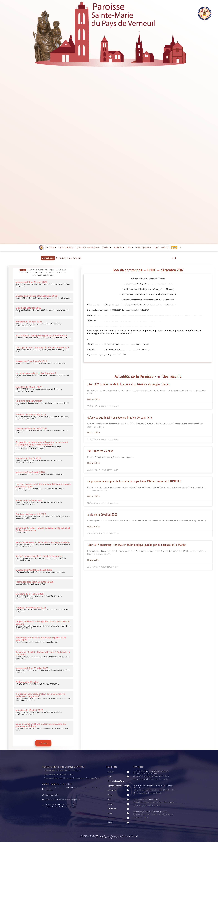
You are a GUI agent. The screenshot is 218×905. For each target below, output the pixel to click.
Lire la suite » (93, 399)
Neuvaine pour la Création (29, 401)
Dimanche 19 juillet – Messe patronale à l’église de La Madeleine (43, 653)
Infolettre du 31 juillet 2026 (29, 500)
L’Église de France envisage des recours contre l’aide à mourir (43, 622)
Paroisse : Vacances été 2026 (70, 258)
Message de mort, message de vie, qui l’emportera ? (42, 347)
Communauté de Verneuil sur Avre (59, 774)
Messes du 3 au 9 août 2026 (30, 472)
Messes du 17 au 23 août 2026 (31, 361)
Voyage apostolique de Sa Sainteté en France (39, 556)
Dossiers (105, 247)
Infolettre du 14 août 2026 (29, 387)
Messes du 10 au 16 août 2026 (31, 428)
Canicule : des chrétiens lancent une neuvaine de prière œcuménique (41, 725)
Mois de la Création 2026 (28, 308)
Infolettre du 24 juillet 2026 (29, 594)
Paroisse (50, 247)
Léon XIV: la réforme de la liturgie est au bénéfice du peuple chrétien (128, 384)
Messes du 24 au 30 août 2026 (31, 282)
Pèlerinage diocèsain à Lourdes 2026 (35, 582)
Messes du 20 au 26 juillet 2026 (32, 668)
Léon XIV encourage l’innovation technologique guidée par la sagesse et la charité (136, 545)
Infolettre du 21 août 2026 (29, 321)
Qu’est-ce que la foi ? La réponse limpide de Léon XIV (119, 417)
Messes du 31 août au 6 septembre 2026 (36, 296)
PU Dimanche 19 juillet (27, 682)
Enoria (156, 247)
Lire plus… (20, 286)
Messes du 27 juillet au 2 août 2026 (34, 570)
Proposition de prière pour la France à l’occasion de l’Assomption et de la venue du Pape (42, 443)
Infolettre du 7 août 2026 (28, 458)
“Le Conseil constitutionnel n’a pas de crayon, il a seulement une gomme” (40, 695)
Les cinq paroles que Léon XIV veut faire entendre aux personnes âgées (43, 485)
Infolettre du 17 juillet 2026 (29, 710)
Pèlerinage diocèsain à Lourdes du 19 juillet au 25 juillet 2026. (41, 638)
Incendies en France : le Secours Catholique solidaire (42, 542)
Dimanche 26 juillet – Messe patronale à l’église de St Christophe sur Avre (43, 529)
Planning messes (143, 247)
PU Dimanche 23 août (100, 451)
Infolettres (118, 247)
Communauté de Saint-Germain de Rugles (62, 770)
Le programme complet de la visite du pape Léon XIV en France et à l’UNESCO (134, 481)
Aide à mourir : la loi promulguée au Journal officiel (41, 335)
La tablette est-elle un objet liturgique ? (36, 373)
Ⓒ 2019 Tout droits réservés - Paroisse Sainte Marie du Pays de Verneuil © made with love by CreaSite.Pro (109, 837)
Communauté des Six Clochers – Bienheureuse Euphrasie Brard (72, 778)
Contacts (165, 247)
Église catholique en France (87, 247)
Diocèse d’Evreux (66, 247)
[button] (175, 258)
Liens (129, 247)
